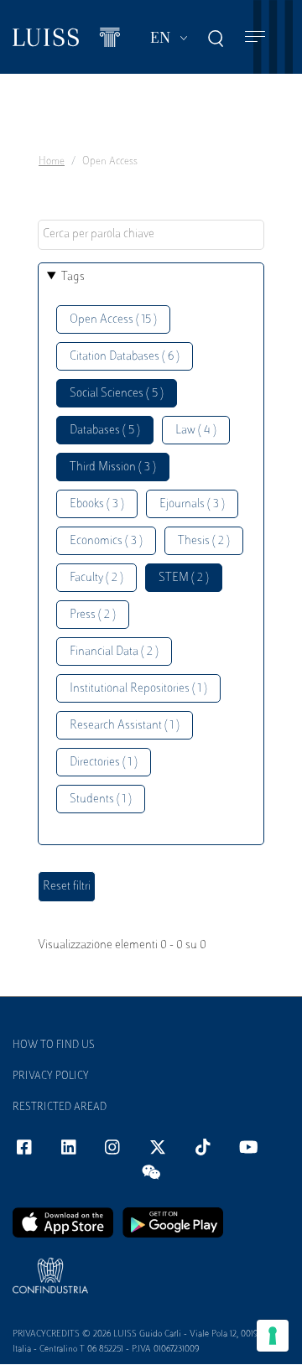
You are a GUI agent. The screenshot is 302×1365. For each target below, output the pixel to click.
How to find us (54, 1046)
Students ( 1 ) (101, 799)
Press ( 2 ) (93, 615)
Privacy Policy (51, 1077)
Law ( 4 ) (195, 430)
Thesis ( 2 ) (204, 541)
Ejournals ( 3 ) (192, 504)
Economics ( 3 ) (106, 541)
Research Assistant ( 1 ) (125, 725)
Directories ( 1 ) (104, 762)
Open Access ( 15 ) (113, 320)
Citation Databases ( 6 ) (125, 356)
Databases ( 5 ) (105, 430)
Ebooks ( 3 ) (97, 504)
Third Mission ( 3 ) (113, 467)
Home (52, 162)
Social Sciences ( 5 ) (117, 393)
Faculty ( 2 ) (96, 578)
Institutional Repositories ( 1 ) (138, 688)
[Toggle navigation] (255, 37)
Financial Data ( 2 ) (114, 652)
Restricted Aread (60, 1108)
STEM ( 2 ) (184, 578)
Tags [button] (73, 277)
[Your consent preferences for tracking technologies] (273, 1336)
